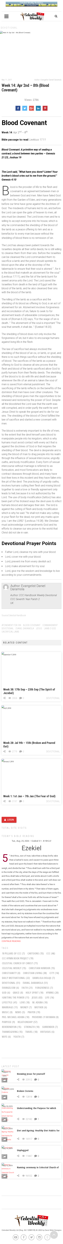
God (6, 992)
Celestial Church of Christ (20, 963)
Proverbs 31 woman (45, 1017)
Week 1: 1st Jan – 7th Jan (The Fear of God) (29, 796)
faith (27, 988)
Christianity (11, 973)
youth (18, 1036)
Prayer (34, 1012)
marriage (10, 1007)
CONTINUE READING (11, 941)
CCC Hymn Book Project (17, 958)
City (54, 973)
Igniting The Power (15, 997)
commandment (50, 625)
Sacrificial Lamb (10, 631)
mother (40, 1007)
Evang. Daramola (25, 628)
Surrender (50, 1027)
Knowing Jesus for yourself (31, 1073)
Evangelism (10, 988)
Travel (31, 1032)
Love (25, 1002)
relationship (27, 1022)
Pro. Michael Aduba (15, 1017)
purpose (8, 1022)
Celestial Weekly (14, 968)
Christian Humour (42, 968)
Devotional (9, 27)
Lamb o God (50, 628)
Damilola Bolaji (43, 978)
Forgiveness (44, 988)
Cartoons (35, 953)
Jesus (39, 628)
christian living (35, 973)
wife (6, 1036)
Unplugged (22, 1150)
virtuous (47, 1032)
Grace (18, 992)
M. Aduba (40, 1002)
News (20, 1012)
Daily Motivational (16, 978)
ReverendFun (11, 1027)
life (49, 997)
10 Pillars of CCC (13, 953)
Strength (32, 1027)
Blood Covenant (31, 625)
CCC (50, 953)
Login (10, 819)
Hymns (52, 992)
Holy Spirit (34, 992)
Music (7, 1012)
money (26, 1007)
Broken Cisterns (25, 1091)
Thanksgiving (12, 1032)
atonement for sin (11, 625)
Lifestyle (9, 1002)
